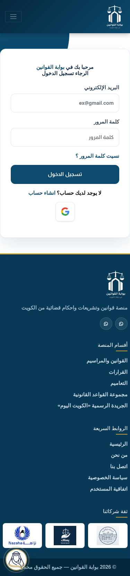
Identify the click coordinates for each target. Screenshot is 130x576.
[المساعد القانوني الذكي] (16, 559)
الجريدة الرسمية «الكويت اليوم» (93, 405)
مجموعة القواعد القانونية (100, 394)
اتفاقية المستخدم (109, 489)
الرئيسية (119, 444)
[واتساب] (106, 323)
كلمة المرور (106, 121)
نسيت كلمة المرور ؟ (97, 156)
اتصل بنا (119, 466)
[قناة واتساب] (121, 323)
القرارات (118, 372)
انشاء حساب (41, 193)
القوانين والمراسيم (107, 360)
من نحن (119, 455)
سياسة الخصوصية (108, 477)
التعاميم (119, 383)
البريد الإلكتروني (101, 87)
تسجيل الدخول (65, 174)
